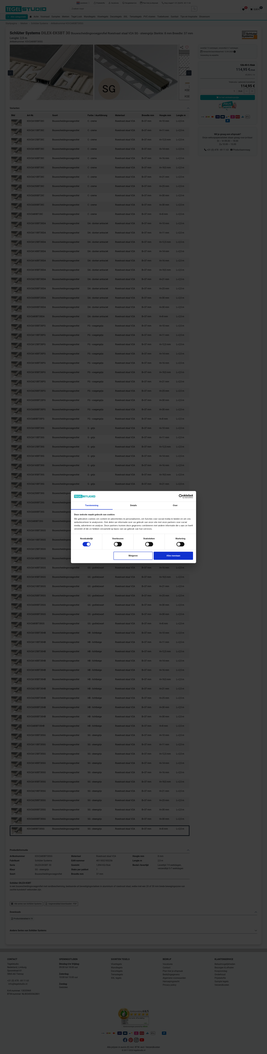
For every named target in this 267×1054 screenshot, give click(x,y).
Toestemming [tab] (91, 505)
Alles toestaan (173, 556)
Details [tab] (133, 505)
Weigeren (133, 556)
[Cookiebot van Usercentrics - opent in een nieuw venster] (181, 496)
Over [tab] (175, 505)
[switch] (118, 544)
